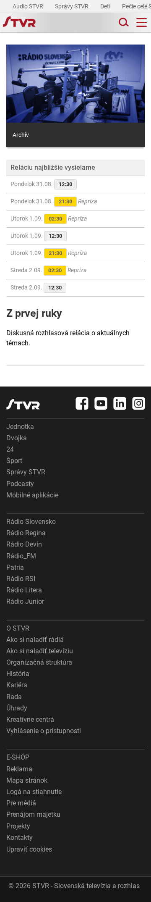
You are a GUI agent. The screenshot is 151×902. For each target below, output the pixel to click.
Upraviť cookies (29, 849)
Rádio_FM (21, 556)
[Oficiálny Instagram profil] (138, 403)
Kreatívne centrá (30, 719)
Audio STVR (28, 6)
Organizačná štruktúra (39, 662)
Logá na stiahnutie (34, 792)
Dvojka (16, 438)
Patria (15, 567)
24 (10, 449)
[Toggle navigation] (141, 22)
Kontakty (19, 838)
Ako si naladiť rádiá (35, 640)
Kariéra (16, 685)
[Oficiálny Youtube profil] (101, 403)
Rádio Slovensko (31, 522)
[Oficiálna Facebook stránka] (82, 403)
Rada (14, 697)
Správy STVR (72, 6)
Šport (14, 461)
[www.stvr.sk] (23, 404)
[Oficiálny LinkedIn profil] (120, 403)
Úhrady (16, 708)
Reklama (19, 769)
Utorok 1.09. (48, 218)
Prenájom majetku (33, 814)
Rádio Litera (24, 590)
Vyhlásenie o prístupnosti (43, 731)
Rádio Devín (24, 544)
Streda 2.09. (48, 270)
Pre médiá (21, 803)
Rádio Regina (26, 533)
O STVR (17, 628)
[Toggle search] (123, 22)
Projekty (18, 826)
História (17, 674)
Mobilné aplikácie (32, 495)
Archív (21, 134)
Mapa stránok (26, 780)
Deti (106, 6)
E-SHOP (17, 757)
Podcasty (20, 484)
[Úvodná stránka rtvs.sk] (19, 22)
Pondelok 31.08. (41, 184)
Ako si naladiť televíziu (39, 651)
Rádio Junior (25, 601)
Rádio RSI (20, 579)
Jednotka (20, 427)
